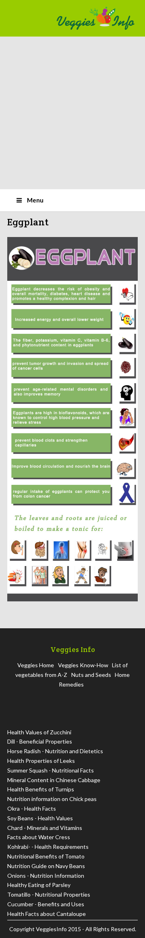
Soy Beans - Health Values (40, 818)
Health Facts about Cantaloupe (46, 913)
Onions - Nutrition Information (45, 875)
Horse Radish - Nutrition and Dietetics (55, 751)
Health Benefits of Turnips (40, 789)
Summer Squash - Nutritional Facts (50, 770)
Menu (35, 200)
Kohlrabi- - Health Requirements (48, 846)
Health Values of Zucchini (39, 732)
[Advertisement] (72, 113)
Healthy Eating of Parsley (38, 884)
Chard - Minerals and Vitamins (44, 827)
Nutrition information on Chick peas (52, 798)
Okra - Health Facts (31, 808)
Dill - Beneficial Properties (39, 741)
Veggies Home (35, 665)
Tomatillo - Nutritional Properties (48, 894)
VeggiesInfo (52, 929)
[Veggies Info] (95, 18)
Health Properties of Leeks (41, 760)
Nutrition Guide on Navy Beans (46, 865)
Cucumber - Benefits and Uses (45, 904)
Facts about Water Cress (38, 837)
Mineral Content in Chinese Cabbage (53, 780)
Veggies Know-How (83, 665)
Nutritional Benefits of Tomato (46, 856)
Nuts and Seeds (91, 674)
